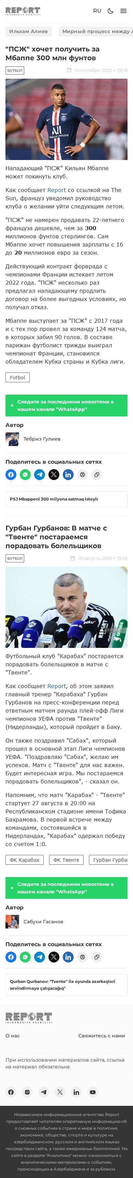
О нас (12, 1036)
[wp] (25, 474)
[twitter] (53, 474)
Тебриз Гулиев (42, 439)
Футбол (15, 70)
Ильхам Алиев (28, 31)
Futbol (17, 377)
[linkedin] (68, 474)
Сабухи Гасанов (43, 922)
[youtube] (92, 1092)
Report (56, 190)
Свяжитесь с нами (101, 1036)
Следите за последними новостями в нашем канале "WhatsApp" (65, 405)
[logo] (22, 11)
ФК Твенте (66, 860)
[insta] (27, 1092)
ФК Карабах (24, 860)
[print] (82, 474)
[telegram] (39, 474)
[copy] (96, 474)
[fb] (10, 474)
